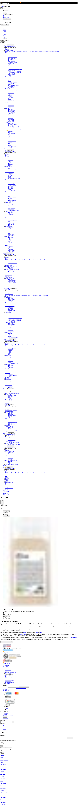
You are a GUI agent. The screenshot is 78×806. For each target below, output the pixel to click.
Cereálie (9, 54)
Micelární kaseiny (11, 271)
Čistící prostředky (11, 120)
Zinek (9, 353)
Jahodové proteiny (11, 284)
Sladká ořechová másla (12, 171)
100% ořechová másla (12, 168)
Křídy (9, 463)
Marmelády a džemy (12, 200)
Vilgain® (5, 45)
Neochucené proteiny (12, 280)
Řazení (1, 505)
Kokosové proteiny (11, 287)
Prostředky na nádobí (12, 121)
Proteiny (7, 66)
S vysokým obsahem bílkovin (37, 51)
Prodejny (7, 671)
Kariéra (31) (7, 668)
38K (8, 706)
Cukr (9, 194)
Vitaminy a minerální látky (13, 90)
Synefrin (9, 336)
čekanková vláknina (59, 627)
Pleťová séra (10, 414)
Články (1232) (6, 666)
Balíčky (4, 490)
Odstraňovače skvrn (11, 440)
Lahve (9, 454)
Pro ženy (9, 98)
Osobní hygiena (11, 113)
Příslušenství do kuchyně (12, 125)
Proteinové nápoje (11, 70)
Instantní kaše (10, 164)
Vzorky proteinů (8, 277)
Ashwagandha (10, 367)
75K (7, 708)
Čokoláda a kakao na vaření (13, 210)
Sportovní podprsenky (12, 395)
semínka (40, 632)
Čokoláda (10, 189)
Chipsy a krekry (11, 182)
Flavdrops (10, 198)
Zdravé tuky (10, 95)
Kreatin (9, 81)
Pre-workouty (10, 308)
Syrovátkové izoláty (11, 264)
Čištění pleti (10, 417)
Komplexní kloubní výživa (13, 363)
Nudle (9, 233)
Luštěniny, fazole (11, 230)
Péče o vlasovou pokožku (13, 430)
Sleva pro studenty (8, 673)
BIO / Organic (8, 51)
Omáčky (9, 64)
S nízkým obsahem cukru (48, 51)
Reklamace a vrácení (9, 677)
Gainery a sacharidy (11, 86)
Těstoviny (10, 228)
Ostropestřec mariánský (12, 375)
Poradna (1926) (8, 670)
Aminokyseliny (11, 83)
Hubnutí (9, 137)
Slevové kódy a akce (9, 675)
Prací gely (10, 438)
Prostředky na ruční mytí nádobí (14, 444)
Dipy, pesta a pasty (11, 243)
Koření (9, 199)
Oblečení (7, 102)
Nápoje (9, 65)
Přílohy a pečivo (11, 63)
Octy (9, 216)
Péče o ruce (10, 423)
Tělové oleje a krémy (12, 424)
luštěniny (24, 632)
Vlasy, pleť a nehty (11, 133)
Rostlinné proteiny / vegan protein (14, 71)
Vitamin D (10, 352)
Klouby (9, 135)
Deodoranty (10, 421)
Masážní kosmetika (11, 110)
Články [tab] (4, 727)
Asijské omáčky (11, 240)
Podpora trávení (11, 100)
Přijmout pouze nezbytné (5, 740)
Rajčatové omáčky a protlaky (13, 242)
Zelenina (9, 225)
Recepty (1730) (6, 665)
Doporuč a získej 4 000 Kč (10, 672)
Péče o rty (10, 416)
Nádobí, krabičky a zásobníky (13, 126)
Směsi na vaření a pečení (12, 204)
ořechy (37, 632)
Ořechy (9, 174)
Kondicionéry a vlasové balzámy (14, 429)
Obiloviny (10, 232)
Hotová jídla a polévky (12, 220)
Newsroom (7, 683)
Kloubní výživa (11, 93)
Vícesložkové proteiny (12, 73)
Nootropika (10, 96)
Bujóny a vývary (11, 201)
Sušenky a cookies (11, 184)
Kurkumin (10, 376)
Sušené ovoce (10, 175)
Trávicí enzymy (11, 383)
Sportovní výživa (8, 76)
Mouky (9, 205)
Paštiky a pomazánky (12, 223)
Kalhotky (9, 398)
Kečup (9, 238)
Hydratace (10, 147)
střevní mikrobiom (29, 627)
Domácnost (7, 117)
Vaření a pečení (11, 60)
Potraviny (7, 52)
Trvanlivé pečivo (11, 234)
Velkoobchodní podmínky (8, 715)
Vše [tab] (3, 725)
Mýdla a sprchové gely (12, 422)
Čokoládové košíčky (12, 185)
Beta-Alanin (10, 314)
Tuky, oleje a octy (11, 61)
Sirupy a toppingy (11, 193)
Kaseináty (10, 272)
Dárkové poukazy (9, 674)
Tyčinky (9, 181)
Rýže (9, 229)
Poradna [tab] (4, 730)
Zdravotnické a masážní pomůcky (14, 129)
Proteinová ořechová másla (13, 169)
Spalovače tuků (11, 87)
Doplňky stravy (8, 88)
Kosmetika (7, 108)
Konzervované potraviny (12, 62)
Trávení (9, 138)
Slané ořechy (10, 188)
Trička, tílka (10, 400)
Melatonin (10, 387)
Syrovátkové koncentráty (12, 263)
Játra (9, 143)
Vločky (9, 161)
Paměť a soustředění (12, 141)
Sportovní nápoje (11, 79)
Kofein (9, 311)
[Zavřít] (1, 746)
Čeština (4, 38)
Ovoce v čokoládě (11, 190)
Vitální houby (10, 358)
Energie (9, 145)
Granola (9, 162)
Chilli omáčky (10, 241)
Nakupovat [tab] (5, 726)
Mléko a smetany (11, 209)
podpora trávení (23, 634)
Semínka (9, 176)
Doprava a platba (8, 676)
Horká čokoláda (11, 249)
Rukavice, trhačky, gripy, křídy (14, 127)
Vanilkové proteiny (11, 281)
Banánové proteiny (11, 285)
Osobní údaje (5, 718)
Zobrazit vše (10, 53)
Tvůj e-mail (5, 686)
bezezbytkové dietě (73, 637)
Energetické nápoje (11, 301)
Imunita (9, 132)
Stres (9, 134)
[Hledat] (1, 8)
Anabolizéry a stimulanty (12, 82)
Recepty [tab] (4, 729)
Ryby (9, 222)
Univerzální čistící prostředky (13, 442)
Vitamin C (10, 351)
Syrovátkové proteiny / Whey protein (15, 69)
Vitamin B (10, 350)
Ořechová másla (11, 56)
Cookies (4, 716)
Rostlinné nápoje (11, 251)
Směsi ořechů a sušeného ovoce (14, 178)
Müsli (9, 163)
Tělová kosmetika (11, 112)
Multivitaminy (10, 349)
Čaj (8, 248)
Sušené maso (10, 186)
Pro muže (9, 99)
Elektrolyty (10, 78)
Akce (6, 48)
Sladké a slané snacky (12, 58)
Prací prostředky (11, 119)
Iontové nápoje (11, 300)
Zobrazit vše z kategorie (10, 46)
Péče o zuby (10, 115)
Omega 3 (9, 370)
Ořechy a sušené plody (12, 57)
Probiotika (10, 381)
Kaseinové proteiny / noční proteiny (15, 72)
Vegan (21, 51)
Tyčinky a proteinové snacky (13, 85)
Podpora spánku (11, 101)
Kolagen (9, 75)
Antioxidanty (10, 97)
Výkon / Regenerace (12, 146)
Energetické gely (11, 331)
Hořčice (9, 239)
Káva (9, 247)
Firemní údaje (5, 713)
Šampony (9, 428)
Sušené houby (10, 177)
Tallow (58, 51)
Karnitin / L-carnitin (11, 335)
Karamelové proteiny (12, 282)
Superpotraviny (11, 91)
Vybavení (7, 122)
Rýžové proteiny (11, 268)
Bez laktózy (29, 51)
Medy (9, 196)
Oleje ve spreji (10, 214)
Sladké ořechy (10, 187)
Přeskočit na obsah (4, 1)
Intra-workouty (11, 309)
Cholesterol (10, 142)
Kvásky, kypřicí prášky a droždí (14, 206)
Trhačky (9, 462)
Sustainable (13, 51)
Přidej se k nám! (6, 491)
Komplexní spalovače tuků (13, 337)
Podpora (7, 667)
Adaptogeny (10, 94)
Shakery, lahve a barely (12, 124)
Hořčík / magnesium (12, 348)
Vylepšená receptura (9, 50)
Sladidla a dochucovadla (12, 59)
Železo (9, 354)
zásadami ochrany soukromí (21, 688)
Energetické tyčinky (11, 325)
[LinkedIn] (5, 709)
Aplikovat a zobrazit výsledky (6, 747)
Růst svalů (10, 136)
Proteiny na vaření (11, 74)
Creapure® (10, 305)
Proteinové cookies (11, 326)
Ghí (8, 215)
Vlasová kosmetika (11, 114)
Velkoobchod (7, 678)
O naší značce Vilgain (9, 680)
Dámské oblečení (11, 105)
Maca (9, 366)
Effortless (55, 51)
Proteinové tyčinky (11, 324)
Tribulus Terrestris (11, 310)
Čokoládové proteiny (12, 283)
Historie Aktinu (8, 681)
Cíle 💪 (6, 130)
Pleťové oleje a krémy (12, 415)
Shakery (9, 453)
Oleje (9, 213)
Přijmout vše (13, 740)
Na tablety (10, 459)
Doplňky (9, 107)
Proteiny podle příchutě (9, 278)
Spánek (9, 139)
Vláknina (9, 382)
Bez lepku (25, 51)
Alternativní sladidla (12, 197)
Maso (9, 221)
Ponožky (9, 397)
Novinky (7, 49)
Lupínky (9, 165)
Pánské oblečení (11, 106)
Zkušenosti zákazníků (9, 682)
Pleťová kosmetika (11, 111)
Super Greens (10, 357)
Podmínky (5, 714)
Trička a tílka (10, 396)
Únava (9, 144)
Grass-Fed (18, 51)
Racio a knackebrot (11, 235)
